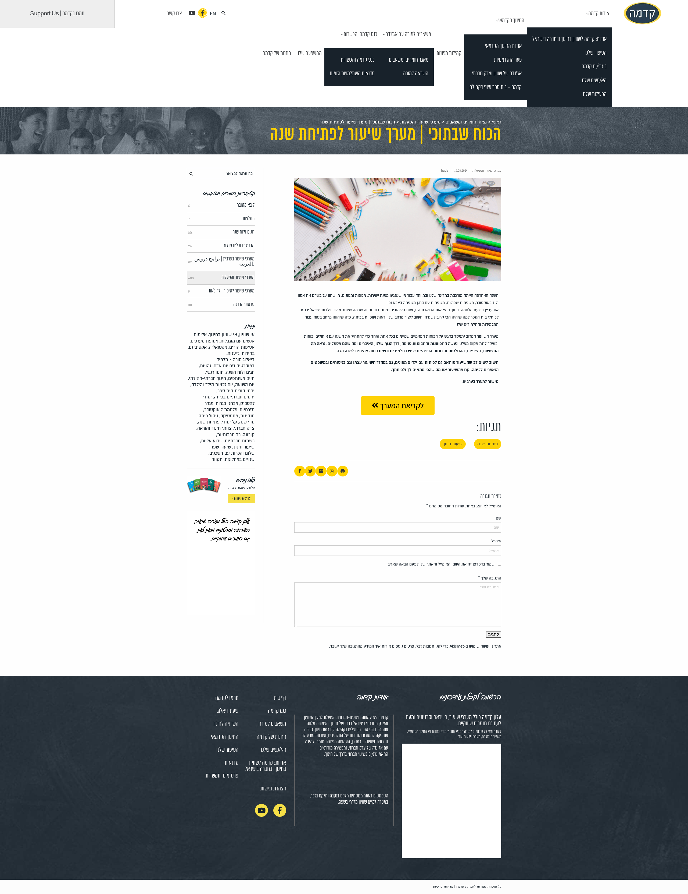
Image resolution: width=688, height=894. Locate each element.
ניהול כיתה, (208, 416)
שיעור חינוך (453, 444)
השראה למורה (415, 74)
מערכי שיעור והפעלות (420, 122)
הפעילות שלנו (595, 94)
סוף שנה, (246, 422)
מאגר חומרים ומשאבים (408, 60)
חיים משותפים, (241, 378)
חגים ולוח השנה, (240, 372)
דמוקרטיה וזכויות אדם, (234, 366)
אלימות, (199, 334)
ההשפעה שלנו (309, 53)
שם (498, 518)
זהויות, (205, 366)
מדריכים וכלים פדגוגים (221, 245)
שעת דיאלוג (227, 711)
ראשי (496, 122)
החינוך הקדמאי (511, 20)
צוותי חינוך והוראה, (214, 428)
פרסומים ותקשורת (222, 776)
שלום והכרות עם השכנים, (231, 453)
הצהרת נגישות (273, 789)
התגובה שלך (489, 578)
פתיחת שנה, (208, 422)
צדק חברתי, (244, 428)
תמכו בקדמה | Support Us (57, 13)
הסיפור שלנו (596, 53)
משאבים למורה (272, 724)
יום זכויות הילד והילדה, (211, 384)
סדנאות (231, 763)
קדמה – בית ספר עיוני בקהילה (496, 87)
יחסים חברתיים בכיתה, (234, 397)
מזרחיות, (246, 409)
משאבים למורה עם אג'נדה (408, 34)
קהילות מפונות (448, 53)
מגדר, (208, 403)
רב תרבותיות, (228, 434)
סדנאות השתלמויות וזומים (352, 74)
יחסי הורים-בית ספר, (235, 391)
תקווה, (216, 459)
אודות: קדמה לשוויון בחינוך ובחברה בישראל (569, 39)
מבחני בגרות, (226, 403)
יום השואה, (244, 384)
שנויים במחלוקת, (239, 459)
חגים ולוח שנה (221, 232)
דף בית (280, 698)
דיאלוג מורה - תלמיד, (235, 359)
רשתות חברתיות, (239, 441)
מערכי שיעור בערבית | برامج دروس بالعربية (221, 261)
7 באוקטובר (221, 205)
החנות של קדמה (277, 53)
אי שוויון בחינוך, (222, 334)
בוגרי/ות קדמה (594, 67)
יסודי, (207, 397)
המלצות (221, 218)
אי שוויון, (246, 334)
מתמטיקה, (228, 416)
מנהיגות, (247, 416)
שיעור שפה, (220, 447)
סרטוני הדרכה (221, 304)
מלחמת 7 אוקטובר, (220, 409)
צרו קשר (174, 13)
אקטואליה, (217, 347)
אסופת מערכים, (204, 341)
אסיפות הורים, (241, 347)
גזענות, (232, 353)
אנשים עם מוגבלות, (237, 341)
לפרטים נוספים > (241, 499)
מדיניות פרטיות (443, 887)
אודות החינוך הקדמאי (503, 46)
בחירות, (248, 353)
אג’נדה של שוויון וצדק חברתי (497, 74)
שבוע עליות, (211, 441)
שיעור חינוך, (243, 447)
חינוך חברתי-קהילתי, (207, 378)
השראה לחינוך (225, 724)
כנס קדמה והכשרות (360, 34)
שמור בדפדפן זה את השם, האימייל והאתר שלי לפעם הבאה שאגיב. (440, 564)
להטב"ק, (247, 403)
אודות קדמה (598, 13)
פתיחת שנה (487, 444)
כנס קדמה (277, 711)
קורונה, (248, 434)
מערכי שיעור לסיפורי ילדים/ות (221, 291)
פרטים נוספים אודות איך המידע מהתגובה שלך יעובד (372, 646)
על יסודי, (229, 422)
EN (213, 14)
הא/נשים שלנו (594, 81)
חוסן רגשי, (214, 372)
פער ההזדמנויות (508, 60)
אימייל (496, 541)
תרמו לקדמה (226, 698)
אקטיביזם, (197, 347)
